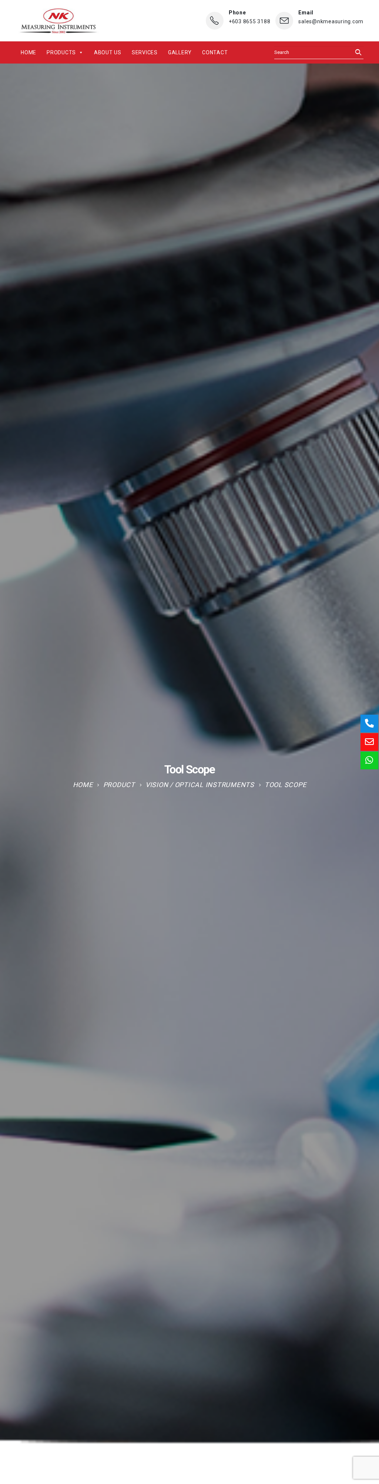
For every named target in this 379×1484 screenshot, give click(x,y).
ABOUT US (107, 52)
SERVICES (145, 52)
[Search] (355, 52)
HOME (28, 52)
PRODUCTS (61, 52)
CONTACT (215, 52)
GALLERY (180, 52)
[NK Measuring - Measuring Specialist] (58, 20)
